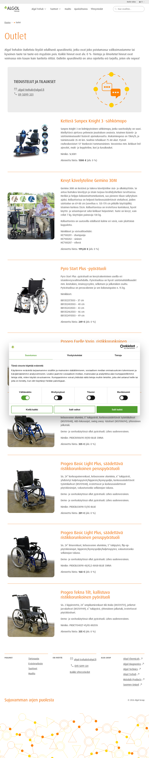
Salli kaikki (117, 409)
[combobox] (128, 9)
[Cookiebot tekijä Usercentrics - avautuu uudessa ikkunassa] (125, 347)
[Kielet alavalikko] (143, 1)
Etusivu (7, 22)
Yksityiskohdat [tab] (74, 355)
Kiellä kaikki (32, 409)
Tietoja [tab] (118, 355)
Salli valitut (74, 409)
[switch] (58, 397)
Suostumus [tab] (31, 355)
